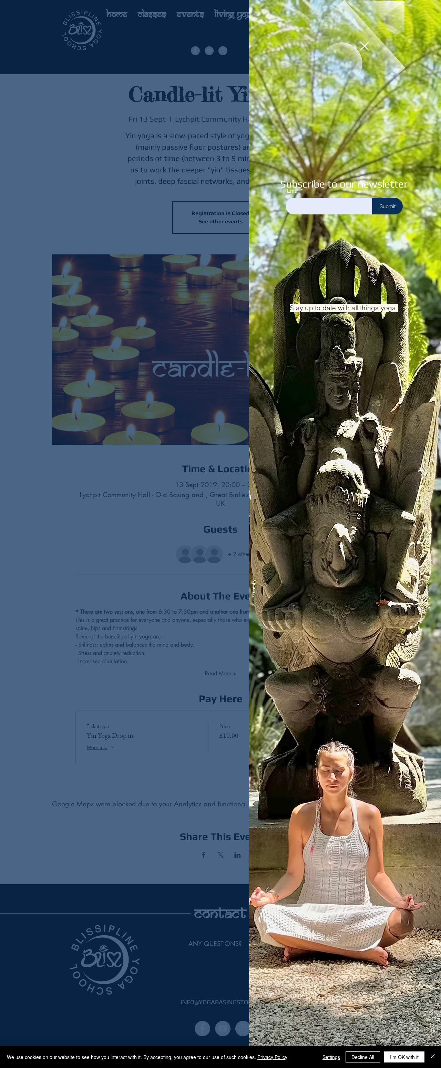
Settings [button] (331, 1057)
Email (293, 190)
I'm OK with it (404, 1057)
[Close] (433, 1056)
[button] (364, 46)
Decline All (362, 1057)
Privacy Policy (272, 1057)
